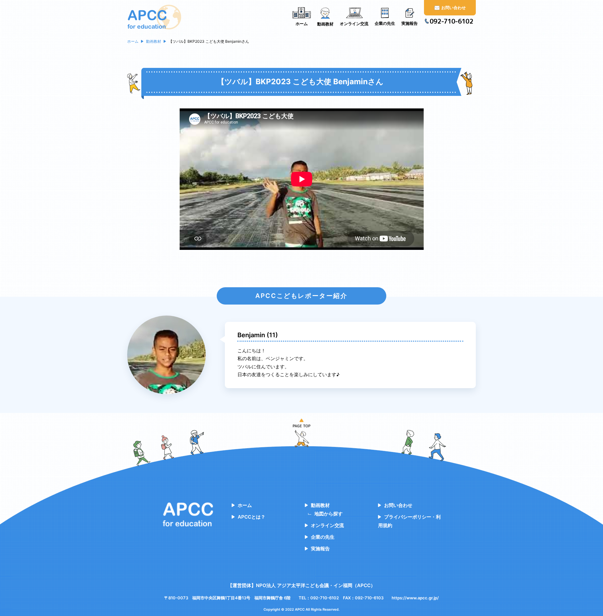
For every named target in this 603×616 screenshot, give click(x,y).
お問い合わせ (398, 505)
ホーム (245, 505)
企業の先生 (322, 537)
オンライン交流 (327, 525)
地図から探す (328, 514)
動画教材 (320, 505)
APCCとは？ (251, 517)
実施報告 (320, 549)
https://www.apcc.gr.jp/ (415, 597)
